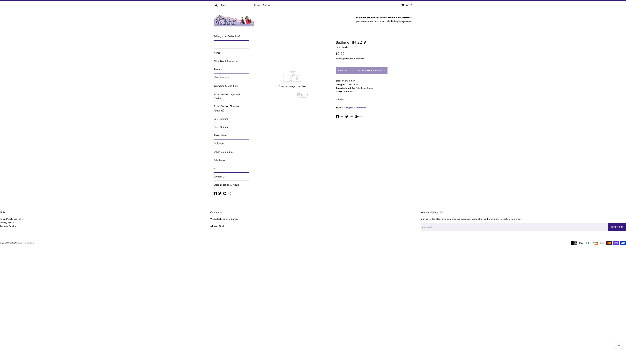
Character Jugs (221, 77)
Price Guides (221, 127)
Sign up (266, 4)
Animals (218, 69)
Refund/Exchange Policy (12, 218)
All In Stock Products (225, 61)
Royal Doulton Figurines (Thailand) (227, 96)
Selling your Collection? (227, 36)
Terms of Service (8, 226)
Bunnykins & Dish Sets (226, 86)
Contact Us (219, 176)
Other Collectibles (223, 152)
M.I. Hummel (221, 119)
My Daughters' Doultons (24, 243)
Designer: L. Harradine (355, 107)
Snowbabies (220, 135)
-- (214, 44)
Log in (257, 4)
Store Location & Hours (226, 185)
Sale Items (219, 160)
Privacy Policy (7, 222)
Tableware (219, 143)
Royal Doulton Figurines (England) (227, 108)
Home (217, 53)
